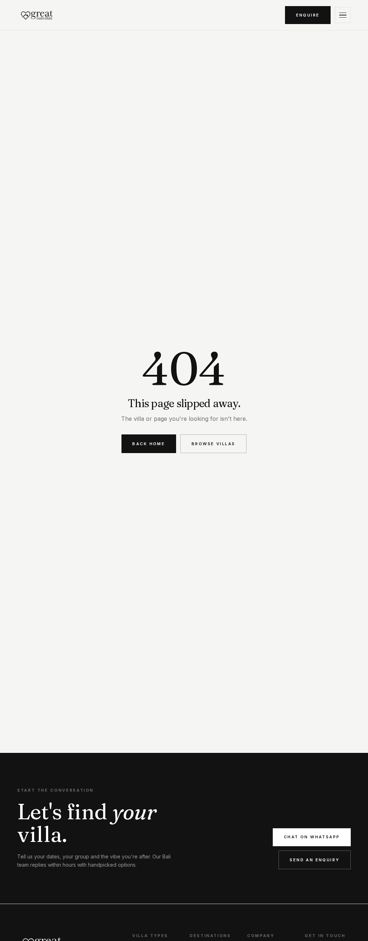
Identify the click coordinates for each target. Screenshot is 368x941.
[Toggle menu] (343, 15)
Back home (148, 443)
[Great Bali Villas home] (37, 15)
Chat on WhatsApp (312, 836)
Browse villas (213, 443)
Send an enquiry (314, 859)
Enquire (308, 15)
